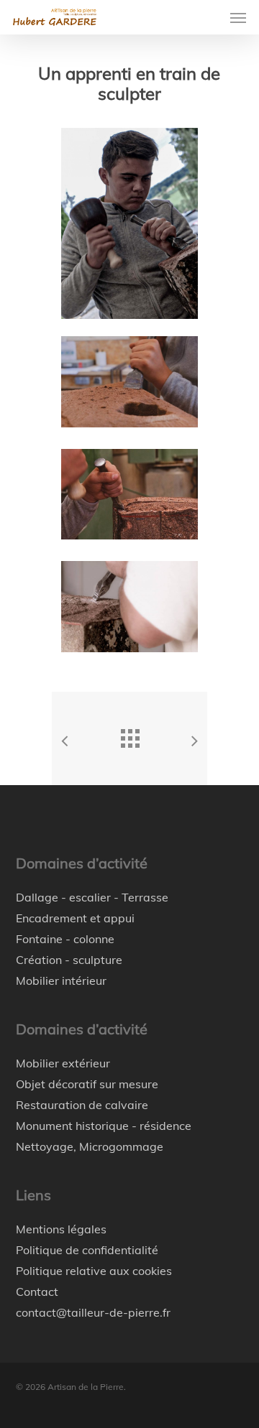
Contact (37, 1291)
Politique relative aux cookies (94, 1271)
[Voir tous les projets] (129, 734)
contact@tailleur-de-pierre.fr (93, 1312)
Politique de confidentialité (87, 1250)
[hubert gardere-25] (133, 385)
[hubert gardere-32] (133, 610)
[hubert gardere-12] (133, 498)
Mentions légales (61, 1229)
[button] (238, 17)
